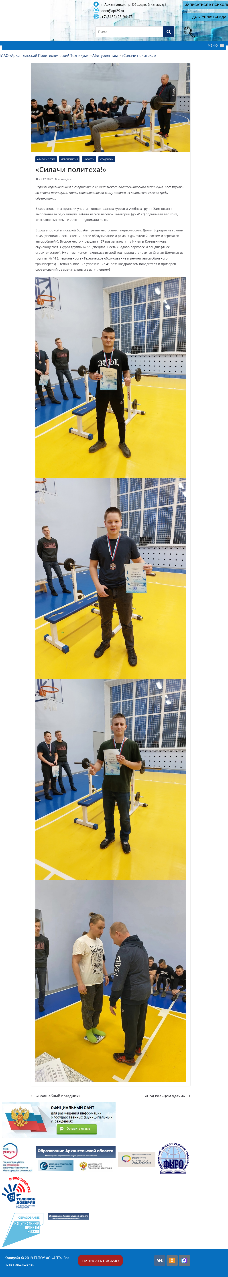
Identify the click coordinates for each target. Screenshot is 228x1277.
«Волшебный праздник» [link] (58, 1096)
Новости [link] (88, 159)
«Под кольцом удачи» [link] (165, 1096)
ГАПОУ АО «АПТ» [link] (48, 1258)
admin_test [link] (65, 179)
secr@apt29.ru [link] (111, 11)
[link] (188, 31)
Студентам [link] (106, 159)
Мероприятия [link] (69, 159)
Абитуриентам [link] (46, 159)
